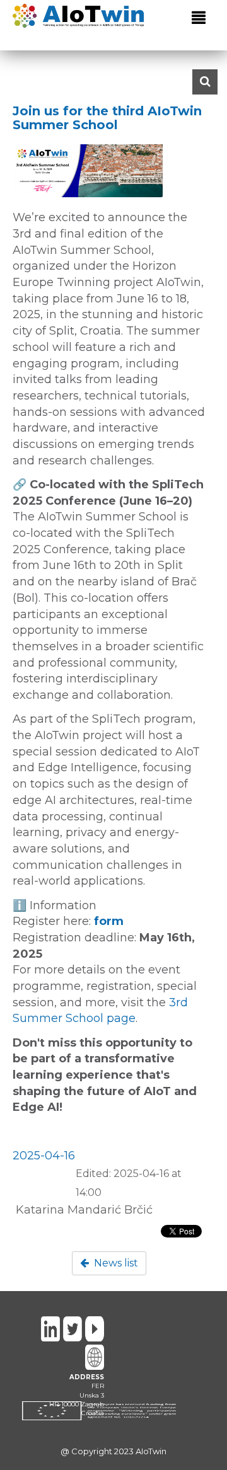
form (109, 921)
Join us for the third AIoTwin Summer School (107, 117)
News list (114, 1263)
